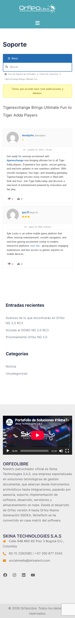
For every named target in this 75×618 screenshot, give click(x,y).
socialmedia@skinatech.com (29, 560)
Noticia (11, 366)
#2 (25, 227)
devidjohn (28, 135)
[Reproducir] (8, 451)
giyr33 (25, 212)
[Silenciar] (61, 451)
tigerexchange (15, 160)
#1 (24, 150)
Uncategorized (16, 373)
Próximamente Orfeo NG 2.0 (26, 337)
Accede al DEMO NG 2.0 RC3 (27, 330)
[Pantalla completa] (67, 451)
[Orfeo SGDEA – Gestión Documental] (37, 10)
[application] (37, 435)
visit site (35, 245)
